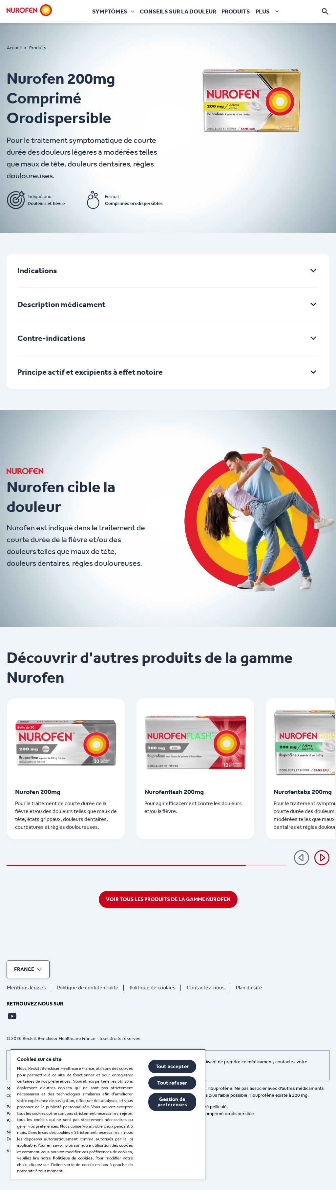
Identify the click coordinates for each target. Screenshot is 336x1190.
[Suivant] (321, 857)
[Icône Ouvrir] (325, 11)
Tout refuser (172, 1083)
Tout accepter (172, 1066)
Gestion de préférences (172, 1102)
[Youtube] (12, 1016)
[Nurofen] (29, 10)
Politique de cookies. (73, 1158)
